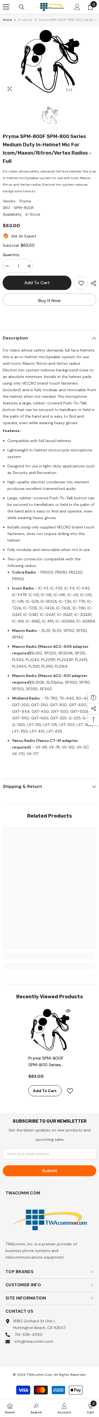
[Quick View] (68, 1011)
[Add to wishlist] (81, 283)
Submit (49, 1171)
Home (7, 20)
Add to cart (37, 283)
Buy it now (49, 300)
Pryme (25, 201)
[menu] (6, 7)
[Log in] (77, 7)
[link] (49, 956)
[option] (49, 61)
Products (25, 20)
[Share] (92, 283)
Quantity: (11, 254)
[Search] (21, 7)
